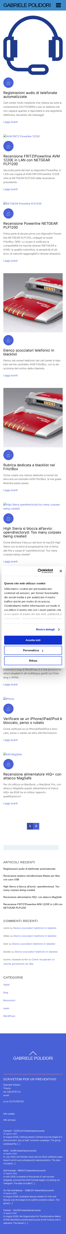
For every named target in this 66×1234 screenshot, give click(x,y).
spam (6, 1008)
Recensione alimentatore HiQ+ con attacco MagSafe (32, 776)
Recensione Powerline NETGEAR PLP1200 (30, 225)
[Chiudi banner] (60, 571)
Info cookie (9, 1113)
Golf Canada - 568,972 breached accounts (24, 1170)
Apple (6, 984)
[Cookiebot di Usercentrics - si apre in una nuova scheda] (39, 571)
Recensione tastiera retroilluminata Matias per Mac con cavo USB (31, 877)
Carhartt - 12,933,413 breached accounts (24, 1130)
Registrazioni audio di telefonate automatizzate (30, 95)
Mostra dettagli (45, 629)
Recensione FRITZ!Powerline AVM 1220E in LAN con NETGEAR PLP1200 (31, 160)
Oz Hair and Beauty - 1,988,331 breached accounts (28, 1190)
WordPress (9, 1016)
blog (5, 992)
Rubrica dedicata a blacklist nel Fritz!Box (29, 467)
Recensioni (9, 1000)
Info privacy (9, 1120)
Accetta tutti (33, 640)
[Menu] (58, 5)
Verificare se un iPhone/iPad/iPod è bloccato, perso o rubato (32, 721)
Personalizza (31, 650)
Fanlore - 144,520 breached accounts (22, 1210)
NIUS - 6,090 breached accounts (19, 1150)
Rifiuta (33, 660)
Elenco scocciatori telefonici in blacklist (28, 352)
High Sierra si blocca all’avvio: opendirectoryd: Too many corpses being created (32, 532)
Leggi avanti (10, 121)
